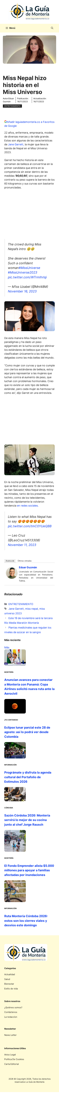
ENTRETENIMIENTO (12, 106)
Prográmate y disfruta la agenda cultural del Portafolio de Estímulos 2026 (27, 777)
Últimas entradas (25, 561)
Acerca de (10, 561)
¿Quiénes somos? (13, 1007)
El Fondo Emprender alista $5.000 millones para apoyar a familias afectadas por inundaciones (29, 870)
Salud (7, 979)
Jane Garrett (16, 608)
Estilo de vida (11, 988)
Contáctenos (10, 1012)
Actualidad (9, 974)
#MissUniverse (29, 268)
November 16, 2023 (22, 291)
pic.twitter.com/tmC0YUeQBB (30, 526)
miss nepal (31, 608)
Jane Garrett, (16, 144)
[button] (52, 28)
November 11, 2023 (22, 545)
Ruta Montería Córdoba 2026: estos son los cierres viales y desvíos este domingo (26, 920)
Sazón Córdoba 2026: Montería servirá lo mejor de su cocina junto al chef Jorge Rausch (27, 820)
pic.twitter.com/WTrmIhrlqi (27, 277)
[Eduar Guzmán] (11, 577)
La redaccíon (10, 1016)
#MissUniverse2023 (22, 272)
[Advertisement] (29, 215)
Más (6, 647)
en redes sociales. (28, 505)
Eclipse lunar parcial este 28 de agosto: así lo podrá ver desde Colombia (27, 732)
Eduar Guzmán (28, 567)
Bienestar (9, 983)
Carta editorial (11, 1064)
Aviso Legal (10, 1054)
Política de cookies (14, 1059)
